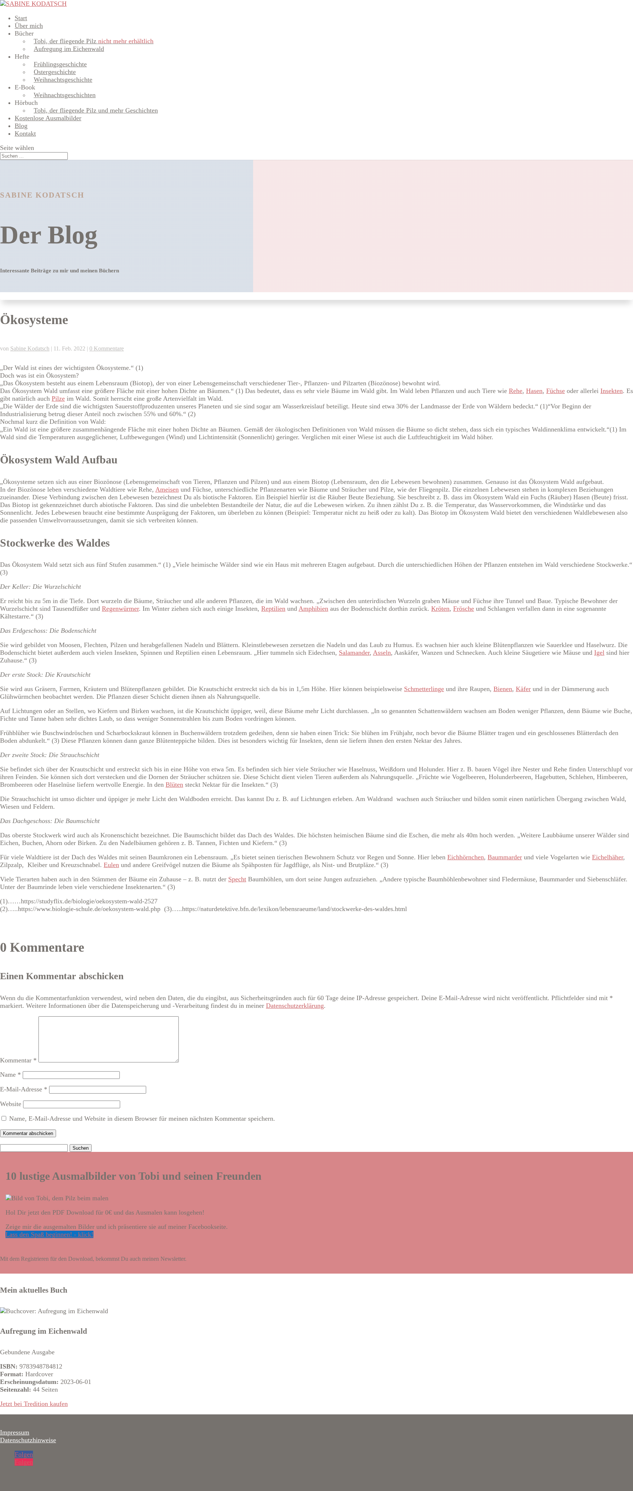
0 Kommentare (106, 348)
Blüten (174, 784)
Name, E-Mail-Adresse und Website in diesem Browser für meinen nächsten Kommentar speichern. (142, 1118)
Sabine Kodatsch (29, 348)
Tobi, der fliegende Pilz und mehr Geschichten (96, 110)
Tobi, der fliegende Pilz (93, 41)
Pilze (58, 398)
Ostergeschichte (55, 72)
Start (21, 18)
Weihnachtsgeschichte (63, 79)
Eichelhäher (607, 857)
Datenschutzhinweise (28, 1440)
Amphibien (313, 608)
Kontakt (25, 133)
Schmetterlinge (424, 689)
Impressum (14, 1432)
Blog (21, 125)
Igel (599, 652)
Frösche (463, 608)
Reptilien (273, 608)
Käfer (523, 689)
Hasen (534, 390)
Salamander (354, 652)
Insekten (611, 390)
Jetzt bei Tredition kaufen (34, 1403)
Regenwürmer (120, 608)
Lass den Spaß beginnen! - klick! (49, 1234)
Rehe (515, 390)
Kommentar (18, 1060)
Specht (237, 879)
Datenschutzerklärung (295, 1005)
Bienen (502, 689)
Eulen (111, 864)
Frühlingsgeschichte (60, 64)
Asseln (382, 652)
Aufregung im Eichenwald (69, 48)
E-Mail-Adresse (23, 1089)
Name (10, 1074)
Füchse (555, 390)
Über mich (29, 25)
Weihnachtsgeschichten (65, 95)
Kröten (440, 608)
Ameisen (167, 489)
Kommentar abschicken (28, 1133)
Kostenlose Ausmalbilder (48, 118)
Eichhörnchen (465, 857)
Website (10, 1104)
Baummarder (505, 857)
